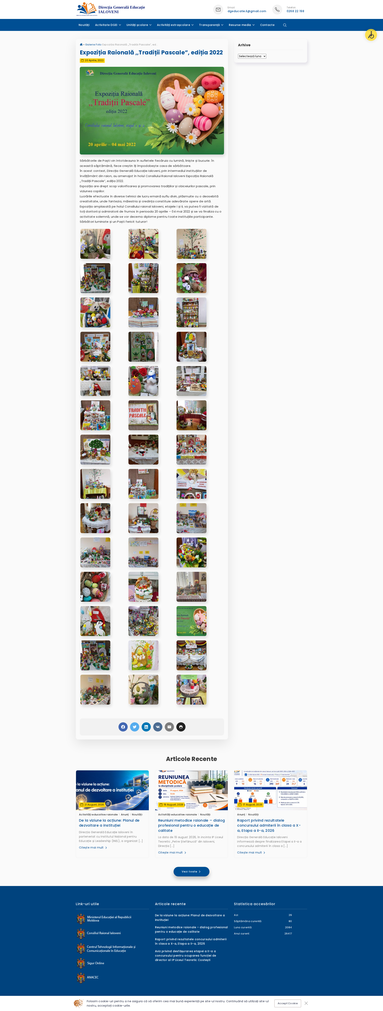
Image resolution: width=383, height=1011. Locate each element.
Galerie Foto (93, 44)
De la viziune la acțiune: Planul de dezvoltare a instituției (109, 823)
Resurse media (240, 25)
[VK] (157, 726)
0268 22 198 (295, 11)
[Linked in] (146, 726)
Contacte (267, 25)
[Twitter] (134, 726)
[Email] (169, 726)
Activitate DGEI (106, 25)
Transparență (209, 25)
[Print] (181, 726)
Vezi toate (190, 871)
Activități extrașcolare (173, 25)
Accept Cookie (288, 1003)
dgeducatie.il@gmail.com (247, 11)
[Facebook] (123, 726)
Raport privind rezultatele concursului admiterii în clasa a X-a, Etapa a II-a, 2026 (269, 825)
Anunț (125, 814)
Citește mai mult (92, 848)
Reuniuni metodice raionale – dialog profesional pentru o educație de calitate (191, 825)
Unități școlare (137, 25)
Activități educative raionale (98, 814)
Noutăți (84, 25)
